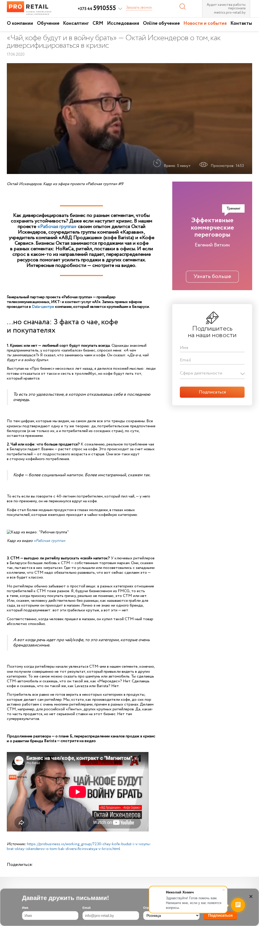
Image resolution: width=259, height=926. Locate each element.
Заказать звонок (139, 7)
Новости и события (205, 23)
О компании (20, 23)
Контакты (241, 23)
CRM (98, 23)
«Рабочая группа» (57, 226)
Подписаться (220, 915)
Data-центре (43, 307)
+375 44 (97, 9)
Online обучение (161, 23)
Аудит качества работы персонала (226, 6)
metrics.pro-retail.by (230, 12)
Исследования (123, 23)
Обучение (48, 23)
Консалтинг (76, 23)
